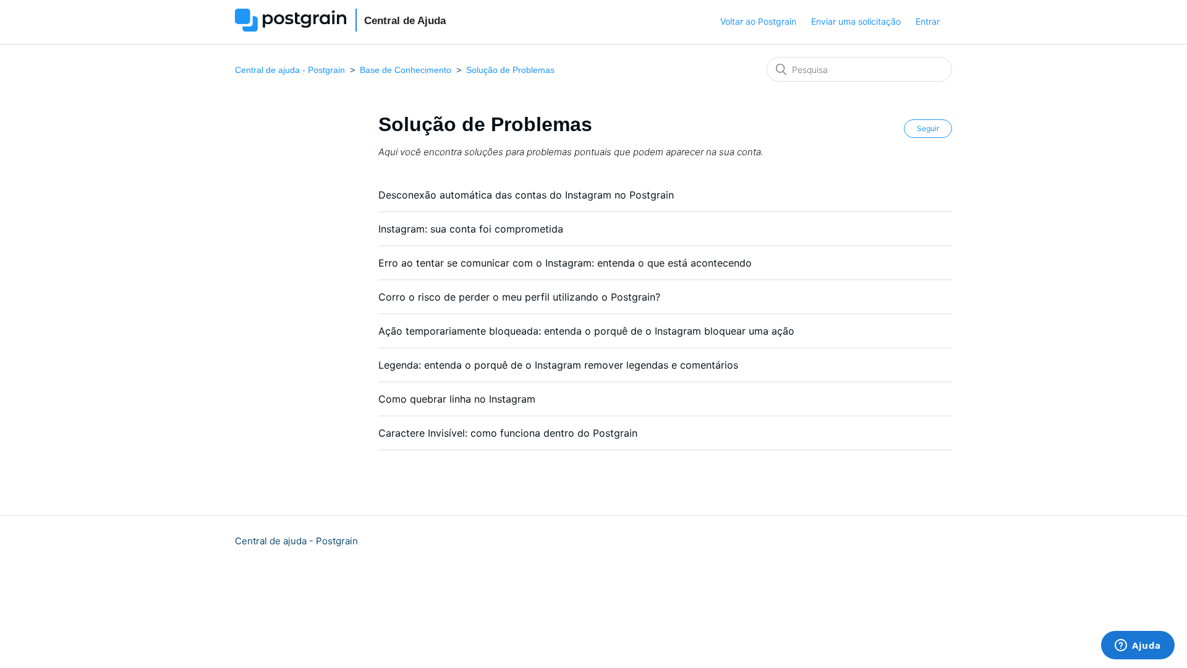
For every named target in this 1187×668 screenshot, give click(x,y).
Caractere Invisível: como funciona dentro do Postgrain (507, 433)
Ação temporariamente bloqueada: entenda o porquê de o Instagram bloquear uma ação (586, 331)
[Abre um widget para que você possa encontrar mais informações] (1138, 646)
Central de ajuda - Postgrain (290, 70)
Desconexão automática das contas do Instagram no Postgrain (526, 195)
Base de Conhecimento (405, 70)
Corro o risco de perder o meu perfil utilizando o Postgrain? (519, 297)
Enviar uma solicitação (856, 21)
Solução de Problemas (510, 70)
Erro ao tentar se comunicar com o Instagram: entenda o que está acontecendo (565, 263)
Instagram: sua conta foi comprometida (470, 229)
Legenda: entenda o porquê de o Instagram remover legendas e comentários (558, 365)
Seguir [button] (928, 128)
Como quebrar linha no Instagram (456, 399)
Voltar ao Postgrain (758, 21)
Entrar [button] (928, 21)
